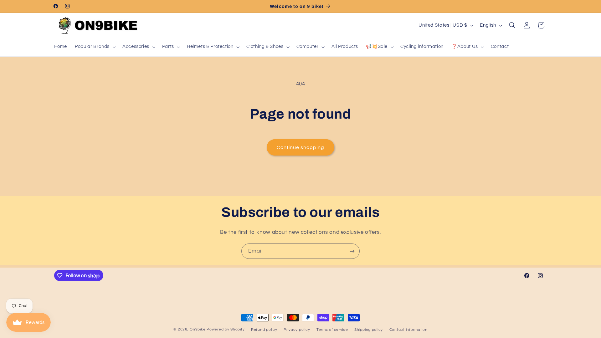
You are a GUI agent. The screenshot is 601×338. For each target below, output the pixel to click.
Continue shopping (301, 147)
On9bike (197, 329)
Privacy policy (297, 329)
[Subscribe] (352, 251)
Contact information (408, 329)
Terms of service (332, 329)
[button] (95, 47)
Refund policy (264, 329)
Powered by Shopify (225, 329)
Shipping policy (368, 329)
